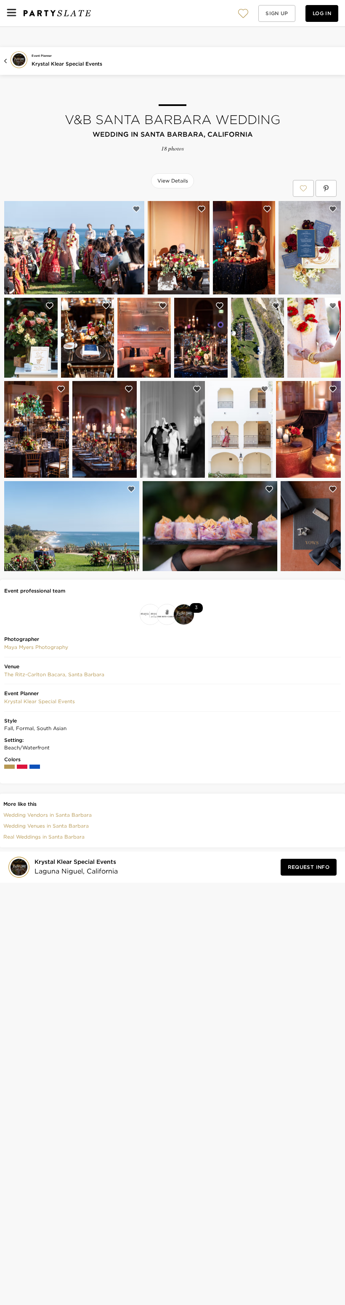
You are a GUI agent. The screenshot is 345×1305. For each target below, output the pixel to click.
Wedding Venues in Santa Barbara (46, 826)
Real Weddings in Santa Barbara (44, 837)
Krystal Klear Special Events (67, 64)
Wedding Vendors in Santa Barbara (47, 815)
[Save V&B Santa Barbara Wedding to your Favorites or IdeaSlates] (303, 188)
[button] (243, 13)
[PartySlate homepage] (57, 13)
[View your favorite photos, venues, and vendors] (243, 13)
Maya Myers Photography (36, 647)
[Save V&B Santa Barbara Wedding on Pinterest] (326, 188)
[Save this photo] (136, 209)
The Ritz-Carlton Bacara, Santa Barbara (54, 674)
